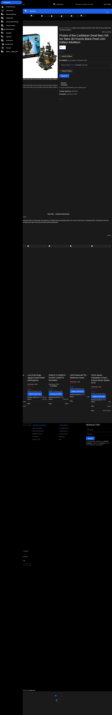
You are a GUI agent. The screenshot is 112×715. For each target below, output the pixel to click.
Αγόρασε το (64, 76)
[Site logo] (58, 4)
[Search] (102, 11)
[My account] (99, 11)
